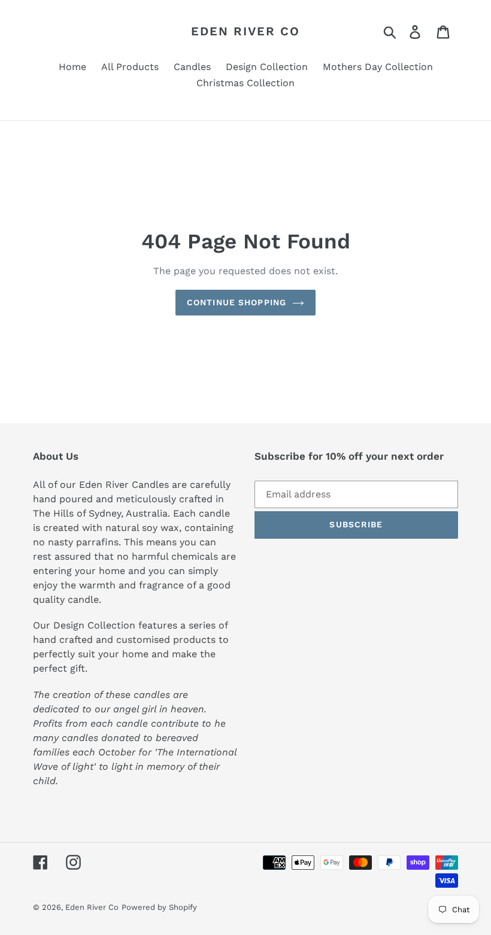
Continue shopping (236, 302)
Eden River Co (245, 31)
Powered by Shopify (159, 907)
